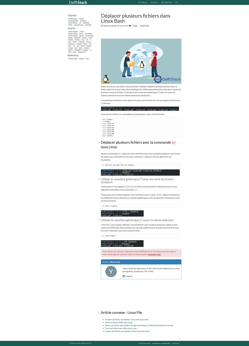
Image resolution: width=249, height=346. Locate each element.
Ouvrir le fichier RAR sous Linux (118, 322)
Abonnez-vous (154, 254)
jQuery (88, 42)
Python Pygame (73, 31)
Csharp (70, 48)
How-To (154, 2)
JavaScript (83, 21)
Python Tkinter (73, 33)
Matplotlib (86, 23)
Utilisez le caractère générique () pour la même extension (137, 220)
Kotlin (83, 46)
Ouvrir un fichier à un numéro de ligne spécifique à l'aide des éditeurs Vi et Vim (139, 325)
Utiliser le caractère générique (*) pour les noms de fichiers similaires (137, 180)
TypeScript (71, 44)
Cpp (69, 42)
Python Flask (89, 35)
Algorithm (88, 25)
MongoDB (78, 50)
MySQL (70, 50)
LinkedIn (129, 276)
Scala (74, 52)
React (85, 44)
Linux (82, 40)
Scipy (87, 58)
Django (70, 38)
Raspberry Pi (82, 52)
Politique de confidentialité (161, 343)
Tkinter (81, 19)
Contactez (175, 343)
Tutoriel (142, 2)
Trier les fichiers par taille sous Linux (121, 328)
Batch (81, 33)
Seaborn (70, 40)
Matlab (77, 40)
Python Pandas (73, 35)
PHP (69, 46)
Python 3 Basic (72, 19)
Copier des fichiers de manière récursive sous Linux (127, 331)
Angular (79, 44)
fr (176, 2)
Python (82, 31)
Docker (84, 38)
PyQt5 (70, 25)
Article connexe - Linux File (121, 312)
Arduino (86, 48)
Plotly (90, 38)
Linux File (144, 26)
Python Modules (73, 21)
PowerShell (88, 33)
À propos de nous (144, 343)
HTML (74, 42)
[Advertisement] (8, 37)
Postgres (85, 50)
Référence (166, 2)
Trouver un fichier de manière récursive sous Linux (127, 319)
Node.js (89, 46)
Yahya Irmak (108, 26)
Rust (76, 48)
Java (78, 46)
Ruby (80, 48)
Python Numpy (72, 23)
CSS (90, 44)
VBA (69, 52)
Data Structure (78, 25)
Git (80, 23)
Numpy (81, 35)
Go (74, 46)
